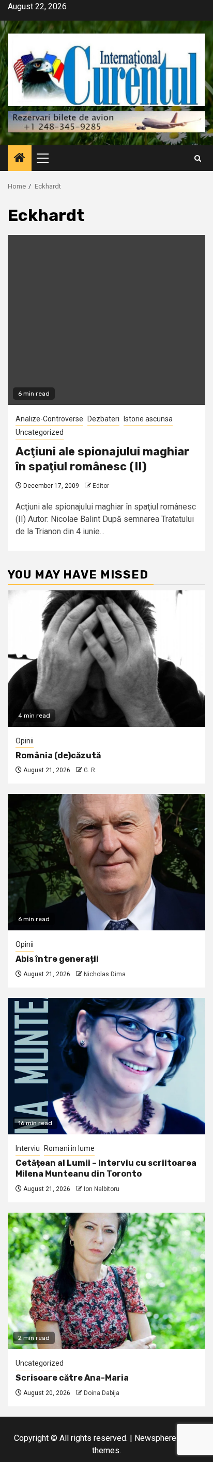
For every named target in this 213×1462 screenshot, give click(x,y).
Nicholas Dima (105, 974)
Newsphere (155, 1438)
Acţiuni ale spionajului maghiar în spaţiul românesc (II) (102, 459)
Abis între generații (57, 959)
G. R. (90, 770)
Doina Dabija (101, 1393)
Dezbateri (103, 419)
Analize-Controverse (49, 419)
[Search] (197, 158)
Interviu (28, 1148)
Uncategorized (40, 432)
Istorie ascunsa (148, 419)
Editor (101, 485)
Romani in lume (69, 1148)
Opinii (25, 741)
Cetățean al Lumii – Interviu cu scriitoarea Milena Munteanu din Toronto (106, 1168)
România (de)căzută (58, 755)
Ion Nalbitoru (101, 1189)
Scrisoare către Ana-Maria (72, 1378)
